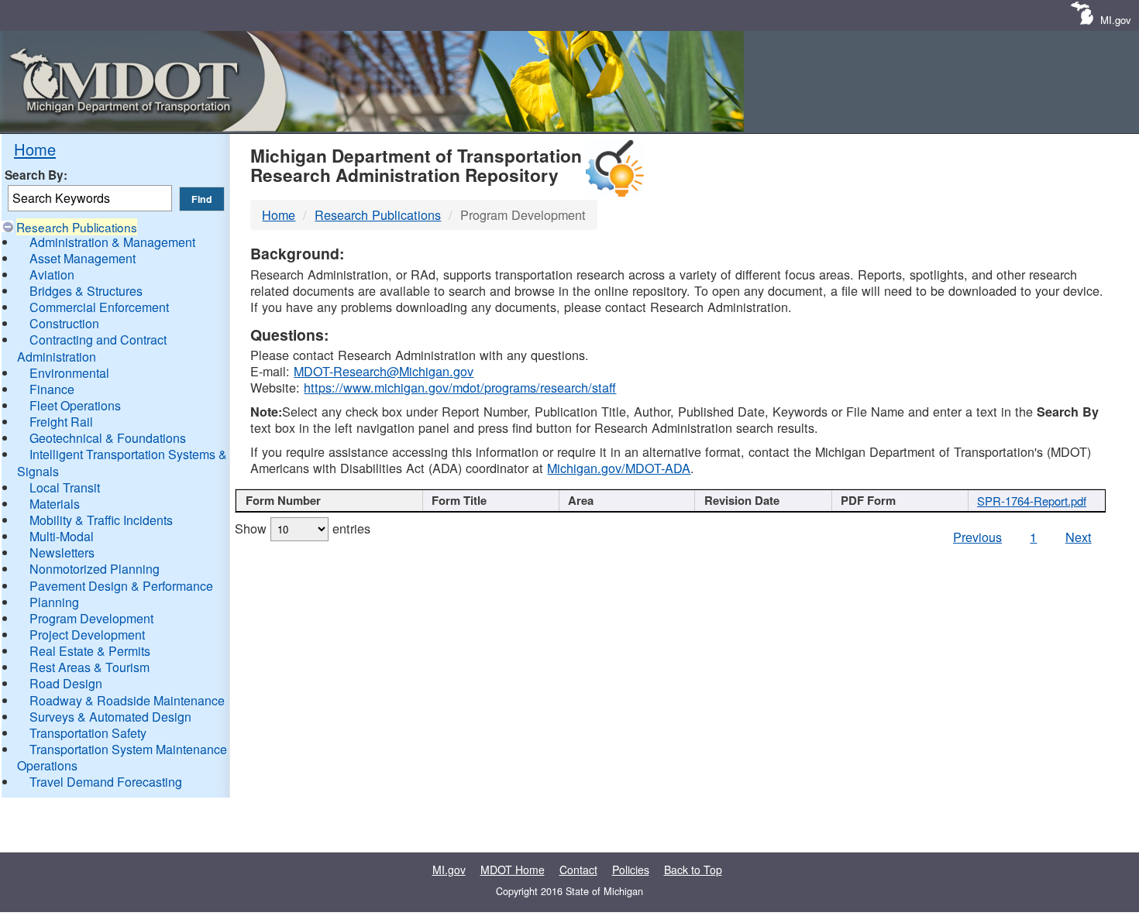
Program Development (91, 618)
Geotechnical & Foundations (107, 438)
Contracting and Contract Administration (92, 348)
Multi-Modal (61, 536)
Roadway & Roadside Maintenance (127, 700)
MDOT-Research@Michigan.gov (383, 371)
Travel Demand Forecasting (105, 782)
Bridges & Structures (86, 291)
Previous (977, 536)
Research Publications (76, 226)
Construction (64, 323)
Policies (630, 869)
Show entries (302, 528)
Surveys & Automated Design (110, 717)
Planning (54, 602)
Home (35, 149)
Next (1078, 536)
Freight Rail (61, 422)
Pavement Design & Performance (121, 586)
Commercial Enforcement (99, 307)
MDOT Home (512, 869)
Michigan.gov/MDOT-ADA (618, 467)
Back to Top (693, 869)
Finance (51, 389)
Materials (54, 504)
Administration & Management (112, 242)
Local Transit (64, 487)
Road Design (65, 683)
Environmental (69, 373)
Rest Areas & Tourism (89, 667)
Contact (578, 869)
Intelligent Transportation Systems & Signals (122, 462)
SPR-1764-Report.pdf (1031, 500)
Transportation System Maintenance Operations (122, 757)
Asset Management (82, 258)
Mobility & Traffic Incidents (101, 520)
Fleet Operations (75, 405)
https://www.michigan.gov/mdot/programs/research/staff (460, 387)
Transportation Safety (87, 733)
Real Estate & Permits (89, 651)
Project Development (87, 634)
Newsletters (62, 552)
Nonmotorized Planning (94, 569)
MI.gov (1115, 19)
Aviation (51, 274)
